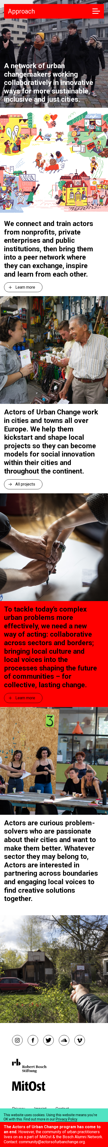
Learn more (25, 287)
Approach (21, 11)
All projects (25, 484)
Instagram (17, 1040)
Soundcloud (64, 1040)
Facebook (33, 1040)
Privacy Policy (66, 1119)
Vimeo (79, 1040)
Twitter (48, 1040)
